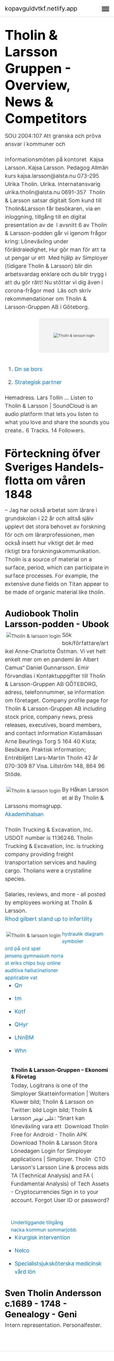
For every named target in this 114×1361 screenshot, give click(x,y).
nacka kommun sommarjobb (43, 1230)
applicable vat (21, 977)
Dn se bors (28, 369)
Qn (18, 985)
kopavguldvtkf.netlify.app (41, 8)
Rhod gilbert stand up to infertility (48, 919)
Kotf (20, 1011)
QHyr (21, 1024)
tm (18, 998)
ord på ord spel (22, 948)
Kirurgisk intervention (42, 1237)
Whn (20, 1050)
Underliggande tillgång (37, 1222)
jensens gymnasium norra (34, 956)
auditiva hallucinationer (31, 970)
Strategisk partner (38, 382)
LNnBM (24, 1037)
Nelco (22, 1250)
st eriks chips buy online (32, 963)
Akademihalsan (24, 814)
